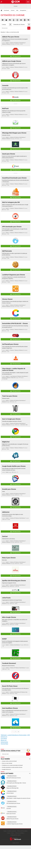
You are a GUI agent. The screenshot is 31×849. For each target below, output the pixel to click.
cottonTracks (6, 598)
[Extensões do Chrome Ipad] (17, 20)
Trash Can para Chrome (9, 396)
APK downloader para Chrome (11, 227)
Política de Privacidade (22, 831)
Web (17, 10)
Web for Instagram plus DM (11, 202)
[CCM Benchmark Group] (16, 839)
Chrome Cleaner (7, 299)
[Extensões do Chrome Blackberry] (28, 20)
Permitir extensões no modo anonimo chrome (12, 767)
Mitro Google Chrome (9, 617)
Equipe (5, 831)
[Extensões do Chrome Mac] (6, 20)
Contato (8, 833)
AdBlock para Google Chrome (11, 61)
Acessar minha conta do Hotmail (9, 761)
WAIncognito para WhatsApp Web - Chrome (16, 783)
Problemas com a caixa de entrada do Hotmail (12, 765)
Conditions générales (11, 831)
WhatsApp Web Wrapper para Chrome (14, 133)
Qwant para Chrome (8, 154)
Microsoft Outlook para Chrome (13, 777)
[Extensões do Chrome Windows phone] (25, 20)
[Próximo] (18, 732)
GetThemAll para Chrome (10, 344)
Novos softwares (7, 773)
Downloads (6, 10)
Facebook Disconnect (9, 663)
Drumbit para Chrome (9, 489)
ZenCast (5, 536)
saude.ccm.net (15, 842)
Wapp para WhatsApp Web (12, 788)
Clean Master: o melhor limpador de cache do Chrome (18, 798)
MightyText (5, 442)
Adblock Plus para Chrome (10, 37)
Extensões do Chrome (12, 775)
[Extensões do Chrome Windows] (2, 20)
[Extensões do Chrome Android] (21, 20)
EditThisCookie (7, 251)
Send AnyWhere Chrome (10, 708)
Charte (12, 833)
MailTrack (5, 108)
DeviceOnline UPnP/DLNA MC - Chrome (15, 323)
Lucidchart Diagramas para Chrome (13, 275)
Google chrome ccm (6, 769)
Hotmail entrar (4, 742)
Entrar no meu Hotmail (7, 763)
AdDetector (5, 512)
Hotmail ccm (4, 736)
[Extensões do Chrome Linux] (10, 20)
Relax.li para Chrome (9, 558)
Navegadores (23, 10)
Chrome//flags (4, 743)
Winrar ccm (3, 740)
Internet (12, 10)
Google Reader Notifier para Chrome (14, 466)
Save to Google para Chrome (11, 419)
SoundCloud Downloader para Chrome (14, 178)
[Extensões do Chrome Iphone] (14, 20)
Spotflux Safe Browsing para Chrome (14, 580)
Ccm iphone (4, 738)
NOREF (4, 639)
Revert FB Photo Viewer (10, 686)
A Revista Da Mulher (19, 833)
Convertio (5, 85)
